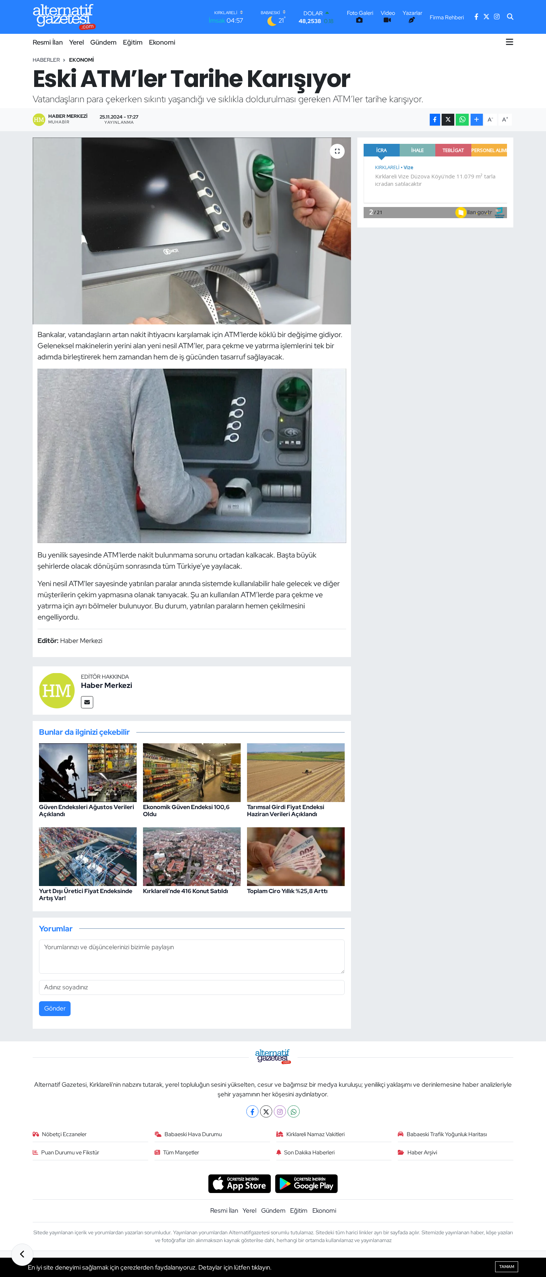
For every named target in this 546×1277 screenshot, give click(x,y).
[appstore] (239, 1183)
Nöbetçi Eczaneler (64, 1134)
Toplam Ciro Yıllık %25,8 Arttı (287, 891)
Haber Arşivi (422, 1152)
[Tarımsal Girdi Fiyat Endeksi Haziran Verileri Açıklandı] (296, 772)
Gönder (55, 1008)
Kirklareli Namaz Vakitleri (315, 1134)
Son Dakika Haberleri (309, 1152)
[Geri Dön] (22, 1255)
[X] (266, 1111)
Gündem (103, 42)
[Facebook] (252, 1111)
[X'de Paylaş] (448, 120)
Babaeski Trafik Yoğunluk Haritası (447, 1134)
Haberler (46, 59)
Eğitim (133, 42)
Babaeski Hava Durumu (193, 1134)
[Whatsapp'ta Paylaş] (462, 120)
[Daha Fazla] (477, 120)
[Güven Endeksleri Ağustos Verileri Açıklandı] (88, 772)
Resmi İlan (48, 42)
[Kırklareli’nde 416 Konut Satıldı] (192, 856)
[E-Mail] (87, 702)
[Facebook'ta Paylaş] (435, 120)
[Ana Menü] (509, 42)
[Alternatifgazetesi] (64, 16)
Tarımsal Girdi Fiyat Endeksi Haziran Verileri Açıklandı (285, 810)
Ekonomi (162, 42)
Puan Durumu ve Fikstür (70, 1152)
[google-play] (306, 1183)
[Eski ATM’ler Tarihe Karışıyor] (192, 231)
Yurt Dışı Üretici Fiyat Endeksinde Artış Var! (85, 894)
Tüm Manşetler (181, 1152)
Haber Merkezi (106, 685)
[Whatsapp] (293, 1111)
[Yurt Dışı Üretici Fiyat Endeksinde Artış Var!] (88, 856)
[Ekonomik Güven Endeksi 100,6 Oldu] (192, 772)
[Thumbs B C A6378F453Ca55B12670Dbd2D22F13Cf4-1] (192, 455)
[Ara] (510, 17)
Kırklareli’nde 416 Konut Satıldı (185, 891)
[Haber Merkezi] (57, 690)
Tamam (506, 1266)
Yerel (76, 42)
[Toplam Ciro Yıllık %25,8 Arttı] (296, 856)
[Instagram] (280, 1111)
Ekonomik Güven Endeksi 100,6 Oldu (186, 810)
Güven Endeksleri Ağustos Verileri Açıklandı (86, 810)
